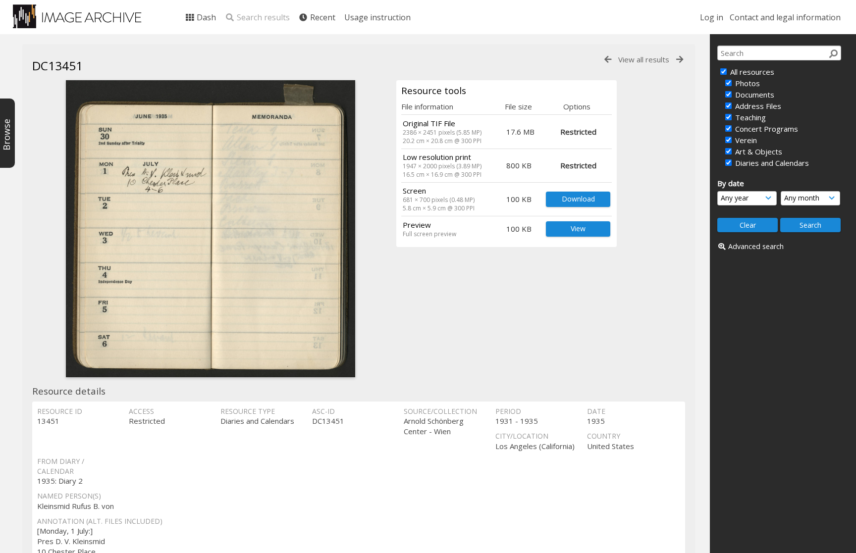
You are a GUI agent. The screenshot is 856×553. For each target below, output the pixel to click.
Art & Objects (757, 151)
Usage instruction (377, 17)
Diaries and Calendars (771, 163)
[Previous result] (607, 59)
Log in (711, 17)
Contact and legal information (785, 17)
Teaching (749, 117)
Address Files (757, 106)
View (578, 228)
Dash (205, 17)
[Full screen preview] (210, 228)
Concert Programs (765, 129)
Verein (745, 140)
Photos (746, 83)
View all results (643, 59)
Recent (321, 17)
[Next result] (679, 59)
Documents (753, 95)
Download (578, 198)
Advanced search (756, 246)
